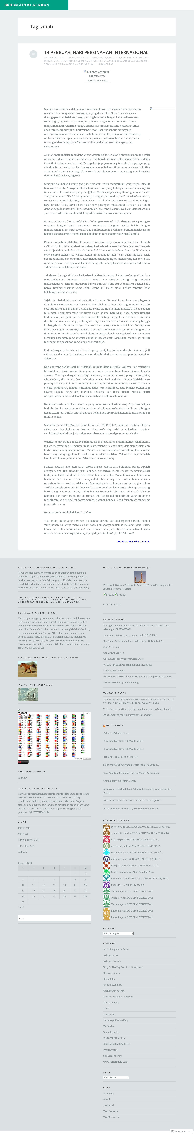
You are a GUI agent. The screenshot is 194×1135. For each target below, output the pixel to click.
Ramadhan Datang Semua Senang (121, 682)
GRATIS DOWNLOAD (28, 840)
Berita (84, 57)
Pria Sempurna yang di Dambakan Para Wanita (128, 715)
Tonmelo (116, 891)
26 (44, 896)
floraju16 (115, 865)
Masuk (107, 1099)
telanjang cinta (54, 64)
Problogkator (110, 1050)
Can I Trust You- (111, 647)
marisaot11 (116, 859)
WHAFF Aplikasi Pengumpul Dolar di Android (127, 664)
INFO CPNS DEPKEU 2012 (131, 885)
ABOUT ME (23, 828)
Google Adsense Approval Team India (123, 658)
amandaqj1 (116, 846)
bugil (103, 57)
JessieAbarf (117, 878)
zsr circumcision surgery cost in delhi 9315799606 (130, 635)
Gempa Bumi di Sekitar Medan (119, 781)
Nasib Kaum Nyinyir (114, 670)
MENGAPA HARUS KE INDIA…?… (142, 839)
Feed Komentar (111, 1111)
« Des (21, 906)
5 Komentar (106, 64)
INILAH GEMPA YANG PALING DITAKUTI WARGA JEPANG (132, 800)
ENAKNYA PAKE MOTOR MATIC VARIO (123, 741)
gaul (117, 57)
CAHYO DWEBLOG (112, 985)
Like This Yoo (112, 604)
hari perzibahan (65, 61)
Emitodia (116, 910)
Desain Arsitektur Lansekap (118, 996)
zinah (91, 64)
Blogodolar (109, 979)
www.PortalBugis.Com (115, 1061)
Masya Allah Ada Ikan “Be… (139, 872)
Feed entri (108, 1105)
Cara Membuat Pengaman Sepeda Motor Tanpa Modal (131, 773)
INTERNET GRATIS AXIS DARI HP (120, 757)
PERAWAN (107, 61)
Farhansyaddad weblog (115, 1020)
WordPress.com (111, 1117)
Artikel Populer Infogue (116, 949)
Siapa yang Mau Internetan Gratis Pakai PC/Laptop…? (131, 765)
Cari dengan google (113, 991)
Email (106, 1008)
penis (98, 61)
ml (86, 61)
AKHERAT (23, 834)
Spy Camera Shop (112, 1055)
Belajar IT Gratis (112, 961)
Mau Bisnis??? (115, 725)
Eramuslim (109, 1014)
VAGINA (70, 64)
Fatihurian (109, 1026)
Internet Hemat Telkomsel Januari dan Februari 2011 (131, 808)
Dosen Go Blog (111, 1002)
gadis (110, 57)
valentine (81, 64)
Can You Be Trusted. (113, 653)
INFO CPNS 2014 (26, 846)
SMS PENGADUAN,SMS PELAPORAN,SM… (149, 826)
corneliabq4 (117, 852)
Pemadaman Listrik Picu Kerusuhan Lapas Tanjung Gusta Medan (137, 676)
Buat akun (108, 1093)
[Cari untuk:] (54, 918)
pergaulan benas (124, 61)
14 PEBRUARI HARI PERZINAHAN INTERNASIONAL (96, 52)
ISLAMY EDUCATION (114, 1038)
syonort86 (116, 826)
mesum (80, 61)
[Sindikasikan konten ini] (104, 725)
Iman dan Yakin (111, 1032)
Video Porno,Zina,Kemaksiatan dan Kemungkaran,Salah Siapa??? (137, 709)
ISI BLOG (22, 851)
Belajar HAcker (111, 955)
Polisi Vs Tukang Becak (115, 733)
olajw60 (115, 839)
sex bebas (142, 61)
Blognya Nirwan (111, 973)
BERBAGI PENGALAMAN (26, 5)
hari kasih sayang (132, 57)
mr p (91, 61)
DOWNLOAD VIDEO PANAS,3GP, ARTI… (149, 878)
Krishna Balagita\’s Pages (116, 1044)
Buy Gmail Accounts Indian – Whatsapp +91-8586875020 (133, 641)
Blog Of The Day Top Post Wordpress (123, 967)
